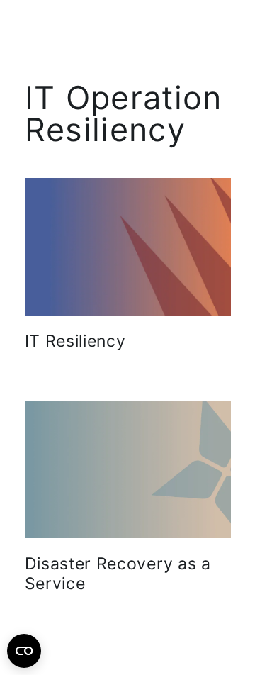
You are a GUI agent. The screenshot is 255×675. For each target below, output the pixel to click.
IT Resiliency (75, 341)
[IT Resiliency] (128, 247)
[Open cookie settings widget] (24, 651)
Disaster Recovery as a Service (118, 573)
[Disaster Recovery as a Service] (128, 469)
